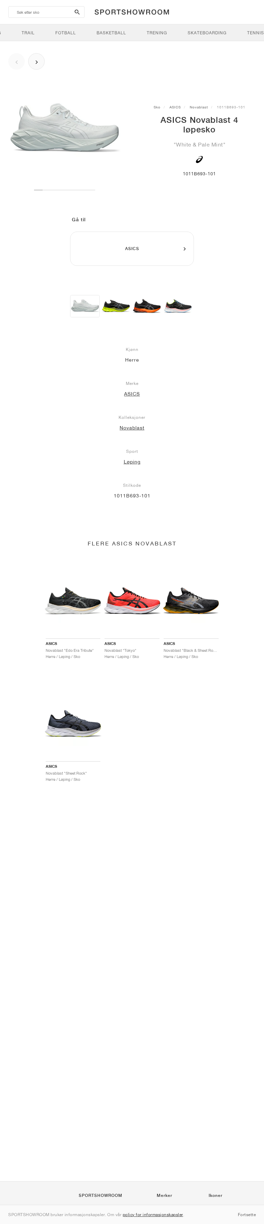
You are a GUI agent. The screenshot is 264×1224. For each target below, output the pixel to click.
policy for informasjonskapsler (153, 1214)
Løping (132, 461)
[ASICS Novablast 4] (85, 306)
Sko (157, 107)
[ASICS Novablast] (116, 306)
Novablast (199, 107)
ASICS (175, 107)
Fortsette (247, 1214)
